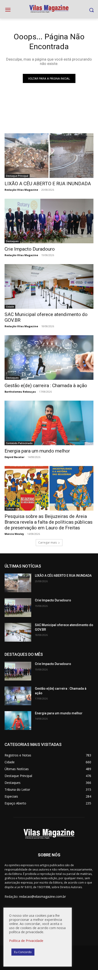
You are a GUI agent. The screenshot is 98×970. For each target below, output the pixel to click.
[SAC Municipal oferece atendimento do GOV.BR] (49, 286)
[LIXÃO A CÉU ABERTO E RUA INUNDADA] (49, 155)
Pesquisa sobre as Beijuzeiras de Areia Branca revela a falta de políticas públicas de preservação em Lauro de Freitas (49, 522)
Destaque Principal (17, 175)
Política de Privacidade (26, 940)
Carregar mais (47, 542)
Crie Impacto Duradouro (30, 249)
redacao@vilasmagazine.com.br (42, 896)
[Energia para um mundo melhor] (49, 423)
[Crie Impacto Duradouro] (49, 221)
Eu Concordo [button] (23, 952)
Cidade (10, 306)
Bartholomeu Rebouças (20, 391)
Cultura (10, 508)
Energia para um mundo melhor (37, 451)
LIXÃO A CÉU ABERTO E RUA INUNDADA (48, 183)
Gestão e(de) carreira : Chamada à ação (46, 385)
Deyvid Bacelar (14, 457)
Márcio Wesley (14, 534)
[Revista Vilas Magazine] (49, 9)
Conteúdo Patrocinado (19, 443)
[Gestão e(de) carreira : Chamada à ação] (49, 357)
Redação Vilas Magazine (21, 189)
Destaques (12, 241)
